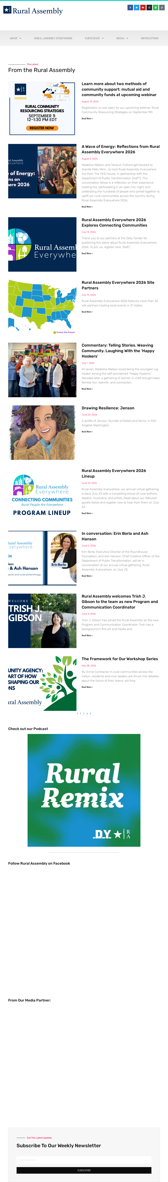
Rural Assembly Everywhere (53, 38)
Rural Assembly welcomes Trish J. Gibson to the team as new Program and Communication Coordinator (120, 602)
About (14, 38)
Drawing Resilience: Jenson (108, 408)
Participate (92, 38)
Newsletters (149, 38)
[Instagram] (149, 7)
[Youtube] (143, 7)
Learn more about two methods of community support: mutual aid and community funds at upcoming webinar (119, 89)
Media (120, 38)
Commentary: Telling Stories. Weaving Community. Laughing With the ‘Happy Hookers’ (118, 351)
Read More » (87, 118)
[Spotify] (155, 7)
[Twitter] (136, 7)
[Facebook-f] (130, 7)
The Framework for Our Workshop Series (120, 659)
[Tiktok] (162, 7)
